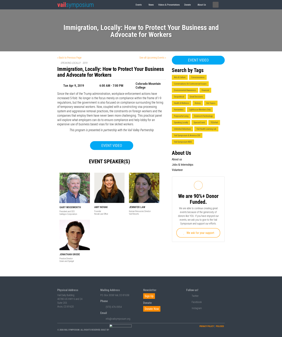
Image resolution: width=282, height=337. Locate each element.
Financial (205, 90)
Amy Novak (101, 207)
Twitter (195, 295)
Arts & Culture (180, 77)
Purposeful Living (181, 116)
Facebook (197, 302)
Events (139, 4)
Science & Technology (203, 116)
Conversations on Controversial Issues (190, 84)
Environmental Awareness (185, 90)
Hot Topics (210, 103)
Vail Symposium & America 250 (187, 135)
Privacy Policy (206, 326)
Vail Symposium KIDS (183, 142)
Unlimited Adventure (182, 129)
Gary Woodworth (70, 207)
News (151, 4)
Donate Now (152, 309)
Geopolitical (179, 97)
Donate (187, 4)
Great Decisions (196, 97)
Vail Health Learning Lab (206, 129)
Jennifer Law (137, 207)
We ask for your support (200, 233)
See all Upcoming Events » (152, 57)
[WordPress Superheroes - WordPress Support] (121, 330)
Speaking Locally (181, 122)
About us (202, 4)
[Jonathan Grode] (74, 235)
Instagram (197, 308)
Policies (220, 326)
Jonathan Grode (69, 254)
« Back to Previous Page (69, 57)
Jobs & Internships (182, 164)
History (198, 103)
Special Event (199, 122)
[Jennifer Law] (144, 188)
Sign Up (149, 296)
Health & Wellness (181, 103)
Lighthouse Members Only (200, 109)
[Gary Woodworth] (74, 188)
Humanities (178, 109)
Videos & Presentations (169, 4)
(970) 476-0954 (114, 306)
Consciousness (197, 77)
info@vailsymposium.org (118, 318)
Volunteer (177, 170)
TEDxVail (214, 122)
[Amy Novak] (109, 188)
